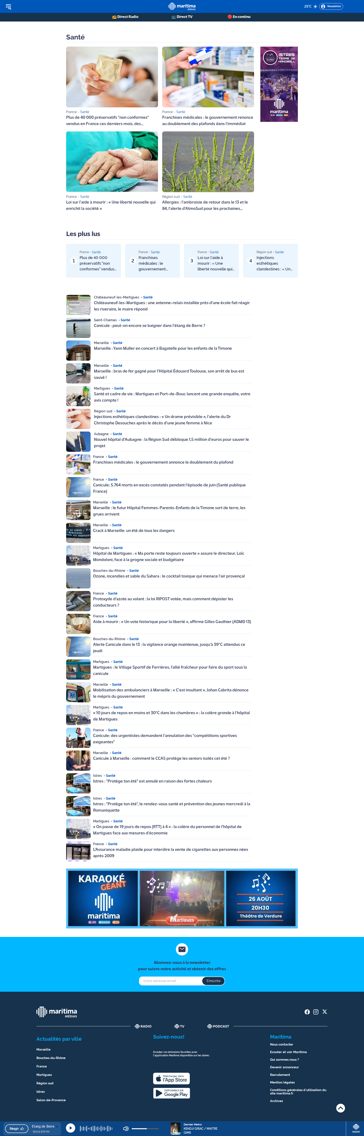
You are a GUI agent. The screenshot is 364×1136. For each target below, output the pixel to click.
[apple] (171, 1078)
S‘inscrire (213, 981)
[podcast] (218, 1026)
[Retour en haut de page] (340, 1108)
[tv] (179, 1026)
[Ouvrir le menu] (30, 6)
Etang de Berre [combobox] (43, 1126)
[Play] (70, 1128)
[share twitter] (324, 1012)
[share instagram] (316, 1012)
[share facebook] (307, 1012)
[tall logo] (182, 6)
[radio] (143, 1026)
